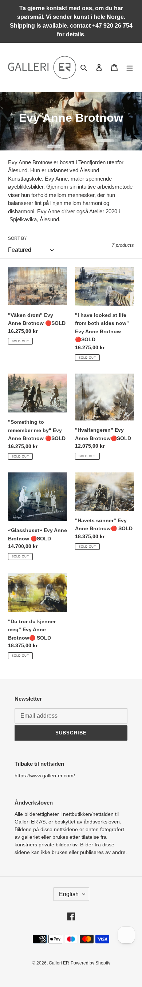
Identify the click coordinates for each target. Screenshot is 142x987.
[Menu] (129, 67)
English (69, 894)
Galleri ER (59, 963)
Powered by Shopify (90, 963)
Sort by (17, 238)
